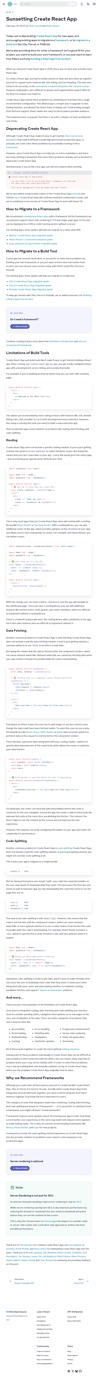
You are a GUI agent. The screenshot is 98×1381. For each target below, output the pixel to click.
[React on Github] (80, 1371)
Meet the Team (42, 1355)
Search (49, 4)
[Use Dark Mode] (82, 4)
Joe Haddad (75, 1245)
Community (43, 1346)
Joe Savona (24, 1256)
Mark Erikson (63, 1256)
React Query (32, 732)
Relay (60, 732)
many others (40, 1248)
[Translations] (88, 4)
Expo (36, 1127)
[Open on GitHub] (94, 4)
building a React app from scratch (51, 58)
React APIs (71, 1317)
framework (62, 40)
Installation (41, 1321)
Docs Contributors (44, 1359)
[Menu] (4, 4)
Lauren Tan (36, 1256)
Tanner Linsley (28, 1260)
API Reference (75, 1311)
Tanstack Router (42, 525)
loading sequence (70, 1049)
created (52, 86)
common (77, 86)
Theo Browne (46, 1260)
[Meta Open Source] (18, 1312)
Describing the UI (43, 1325)
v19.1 (15, 4)
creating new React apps (36, 216)
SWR (42, 732)
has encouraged (49, 1221)
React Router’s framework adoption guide (31, 239)
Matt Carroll (35, 25)
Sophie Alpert (13, 1260)
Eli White (76, 1252)
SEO (79, 1201)
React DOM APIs (74, 1321)
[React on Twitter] (72, 1371)
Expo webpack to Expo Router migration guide (33, 243)
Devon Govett (64, 1252)
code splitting (65, 848)
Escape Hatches (43, 1337)
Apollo (49, 732)
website (76, 193)
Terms (69, 1364)
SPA (82, 220)
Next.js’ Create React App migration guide (31, 235)
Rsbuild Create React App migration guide (31, 289)
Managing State (43, 1333)
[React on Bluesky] (76, 1371)
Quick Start (41, 1317)
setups (85, 86)
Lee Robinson (49, 1256)
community (41, 86)
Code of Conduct (43, 1351)
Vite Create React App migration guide (29, 281)
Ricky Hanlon (52, 25)
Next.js (9, 1127)
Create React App (46, 36)
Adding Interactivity (45, 1329)
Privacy (70, 1359)
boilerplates (62, 86)
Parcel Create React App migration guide (30, 285)
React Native (72, 1355)
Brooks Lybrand (34, 1252)
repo (16, 197)
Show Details (21, 326)
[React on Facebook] (68, 1371)
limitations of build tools (61, 341)
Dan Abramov (26, 1245)
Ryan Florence (78, 1256)
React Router (24, 525)
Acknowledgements (45, 1364)
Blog (8, 12)
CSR (53, 220)
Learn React (43, 1311)
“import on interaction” (51, 990)
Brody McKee (22, 1248)
